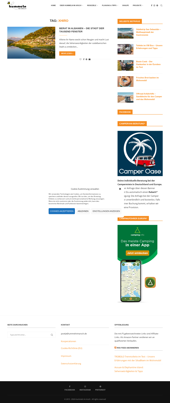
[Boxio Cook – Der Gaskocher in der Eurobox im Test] (125, 65)
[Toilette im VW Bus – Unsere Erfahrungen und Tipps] (125, 49)
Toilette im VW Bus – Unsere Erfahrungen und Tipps (149, 46)
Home (53, 5)
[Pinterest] (157, 5)
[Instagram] (154, 5)
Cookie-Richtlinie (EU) (71, 348)
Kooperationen (68, 341)
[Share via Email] (89, 59)
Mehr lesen (66, 53)
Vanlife (125, 5)
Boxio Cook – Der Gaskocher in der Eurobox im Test (148, 64)
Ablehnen (83, 211)
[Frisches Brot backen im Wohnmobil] (125, 81)
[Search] (161, 5)
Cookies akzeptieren (61, 211)
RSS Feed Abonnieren (128, 348)
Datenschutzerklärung (71, 363)
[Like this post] (80, 59)
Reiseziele (91, 5)
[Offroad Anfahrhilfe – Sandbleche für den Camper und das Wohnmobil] (125, 97)
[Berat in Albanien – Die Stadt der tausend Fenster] (31, 43)
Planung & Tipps (109, 5)
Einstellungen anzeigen (106, 211)
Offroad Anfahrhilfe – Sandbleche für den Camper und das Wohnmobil (149, 96)
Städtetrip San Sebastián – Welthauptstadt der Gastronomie (148, 32)
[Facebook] (151, 5)
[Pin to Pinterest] (86, 59)
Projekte (137, 5)
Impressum (66, 356)
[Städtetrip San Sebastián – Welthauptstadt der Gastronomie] (125, 33)
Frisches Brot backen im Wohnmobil (147, 79)
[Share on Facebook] (83, 59)
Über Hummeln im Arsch (70, 5)
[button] (120, 189)
